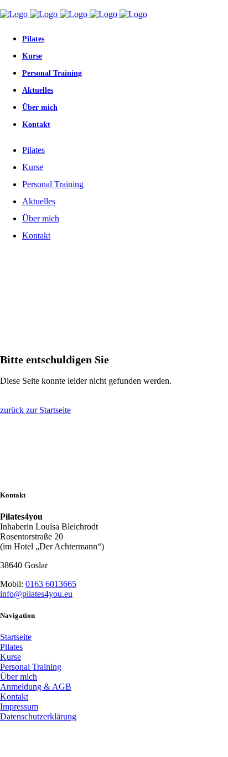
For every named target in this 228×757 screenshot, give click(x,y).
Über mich (18, 676)
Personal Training (30, 666)
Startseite (16, 637)
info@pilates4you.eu (36, 594)
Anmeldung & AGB (35, 686)
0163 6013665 (50, 584)
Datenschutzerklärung (38, 716)
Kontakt (14, 696)
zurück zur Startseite (35, 410)
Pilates (11, 647)
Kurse (10, 656)
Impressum (19, 706)
